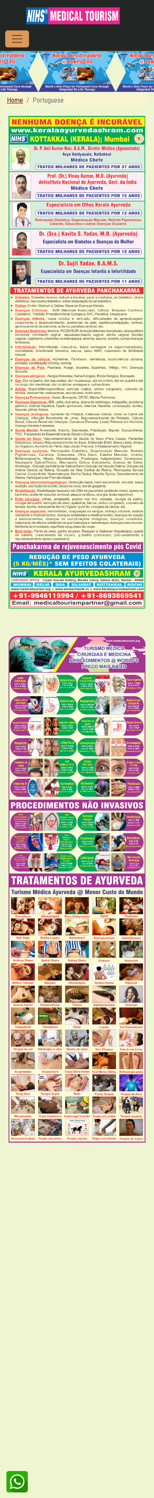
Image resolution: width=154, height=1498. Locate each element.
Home (15, 100)
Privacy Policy (96, 1450)
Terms (59, 1450)
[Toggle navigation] (17, 38)
